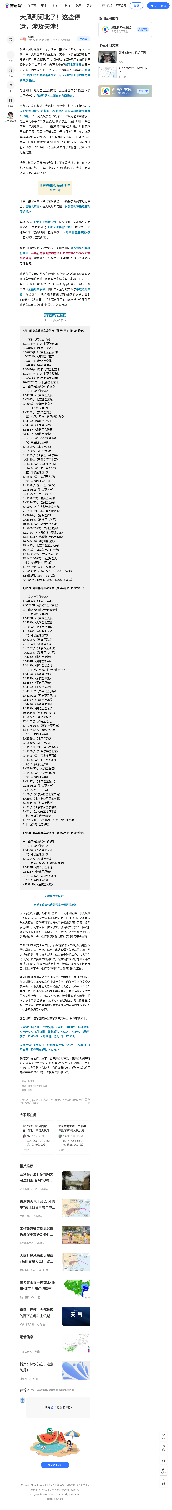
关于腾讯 (25, 1485)
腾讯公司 (51, 1499)
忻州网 (23, 1378)
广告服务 (81, 1485)
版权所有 (59, 1499)
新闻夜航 (24, 1297)
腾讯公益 (43, 1489)
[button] (143, 29)
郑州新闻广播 (27, 1324)
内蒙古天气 (26, 1351)
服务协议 (51, 1485)
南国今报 (24, 1270)
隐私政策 (61, 1485)
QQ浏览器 (54, 1489)
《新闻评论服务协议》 (65, 1390)
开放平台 (71, 1485)
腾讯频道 (65, 1489)
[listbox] (55, 1272)
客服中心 (75, 1489)
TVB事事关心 (26, 1243)
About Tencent (37, 1485)
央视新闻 (24, 1189)
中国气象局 (26, 1216)
